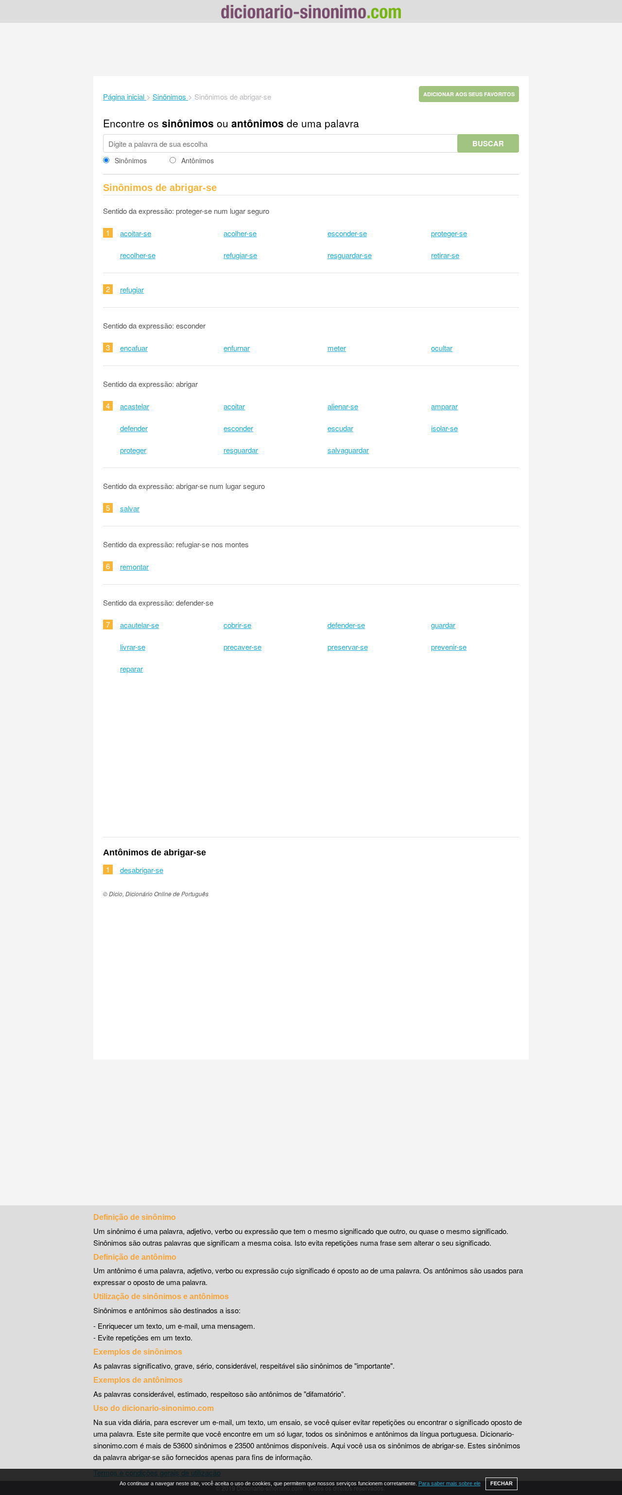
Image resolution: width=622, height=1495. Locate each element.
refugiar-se (240, 255)
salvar (129, 508)
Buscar (488, 143)
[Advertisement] (311, 49)
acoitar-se (135, 233)
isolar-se (444, 428)
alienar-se (343, 406)
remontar (134, 566)
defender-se (346, 625)
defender (134, 428)
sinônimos (188, 123)
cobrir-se (237, 625)
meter (337, 348)
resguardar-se (350, 255)
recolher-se (138, 255)
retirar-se (445, 255)
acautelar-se (139, 625)
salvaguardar (348, 450)
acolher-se (240, 233)
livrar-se (132, 647)
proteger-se (449, 233)
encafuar (134, 348)
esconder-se (347, 233)
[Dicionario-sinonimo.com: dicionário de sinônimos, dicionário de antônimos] (311, 13)
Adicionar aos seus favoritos (469, 94)
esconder (238, 428)
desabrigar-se (141, 870)
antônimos (257, 123)
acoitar (234, 406)
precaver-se (242, 647)
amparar (444, 406)
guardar (443, 625)
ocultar (441, 348)
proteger (133, 450)
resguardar (241, 450)
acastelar (134, 406)
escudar (340, 428)
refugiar (132, 289)
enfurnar (237, 348)
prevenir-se (448, 647)
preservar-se (348, 647)
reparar (131, 668)
